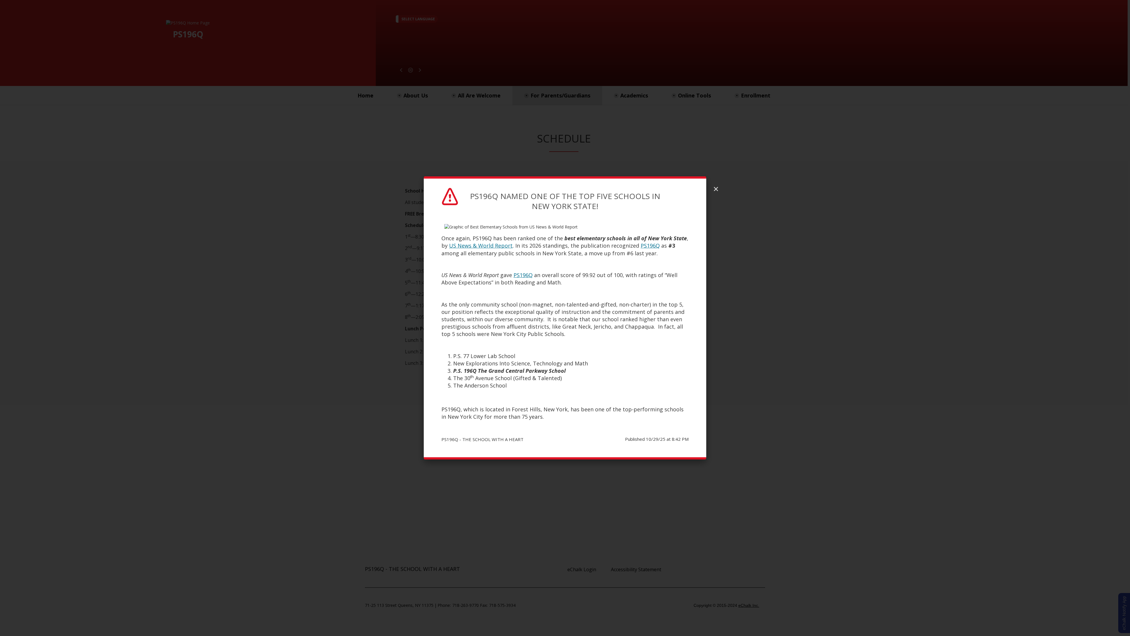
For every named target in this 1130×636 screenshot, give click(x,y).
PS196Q (650, 245)
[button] (716, 189)
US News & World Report (481, 245)
